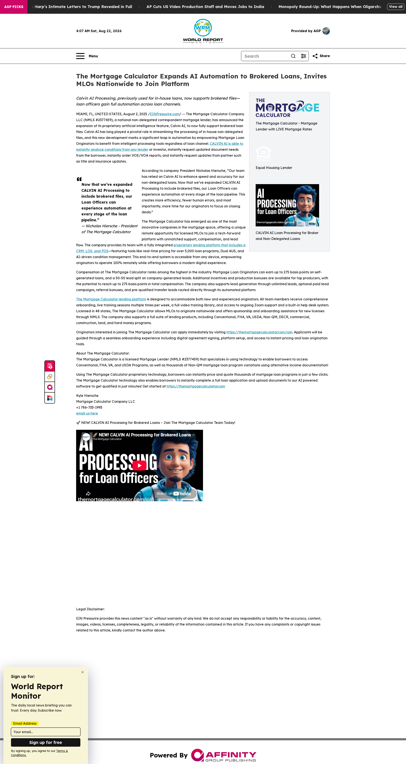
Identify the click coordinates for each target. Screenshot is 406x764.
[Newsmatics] (50, 398)
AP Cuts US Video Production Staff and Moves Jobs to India (205, 6)
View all (395, 6)
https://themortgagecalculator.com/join (259, 332)
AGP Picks (13, 7)
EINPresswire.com (164, 114)
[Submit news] (50, 366)
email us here (87, 413)
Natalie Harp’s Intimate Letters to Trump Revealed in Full (75, 6)
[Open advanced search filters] (303, 56)
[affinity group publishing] (50, 387)
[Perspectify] (50, 376)
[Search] (293, 56)
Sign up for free (45, 742)
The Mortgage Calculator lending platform (111, 299)
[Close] (83, 672)
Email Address (24, 723)
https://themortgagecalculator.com (196, 386)
